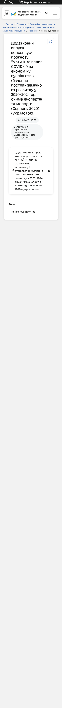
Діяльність (21, 24)
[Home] (22, 13)
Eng (11, 2)
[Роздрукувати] (50, 41)
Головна (9, 24)
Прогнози (33, 31)
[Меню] (55, 13)
